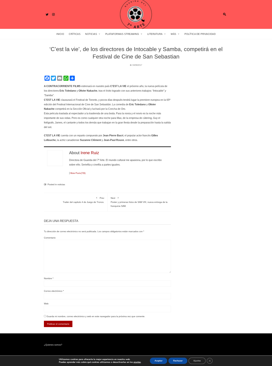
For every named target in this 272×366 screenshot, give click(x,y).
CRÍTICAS (74, 34)
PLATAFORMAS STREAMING (122, 34)
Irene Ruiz (90, 152)
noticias (61, 184)
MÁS (173, 34)
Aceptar (158, 360)
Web (46, 303)
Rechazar (178, 360)
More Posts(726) (77, 173)
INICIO (60, 34)
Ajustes (197, 360)
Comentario (50, 237)
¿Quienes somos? (53, 344)
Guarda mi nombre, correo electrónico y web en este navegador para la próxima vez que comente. (96, 316)
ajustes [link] (137, 362)
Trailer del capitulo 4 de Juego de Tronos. (83, 200)
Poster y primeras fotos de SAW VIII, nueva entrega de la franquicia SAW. (139, 202)
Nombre (48, 278)
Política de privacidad (200, 34)
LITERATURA (155, 34)
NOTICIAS (91, 34)
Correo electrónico (54, 291)
